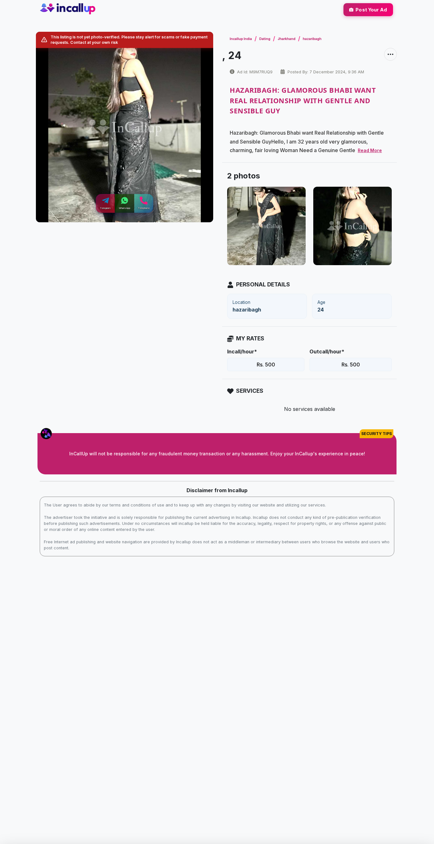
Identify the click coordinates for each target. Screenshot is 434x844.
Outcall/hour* (326, 351)
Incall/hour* (242, 351)
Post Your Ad (371, 9)
